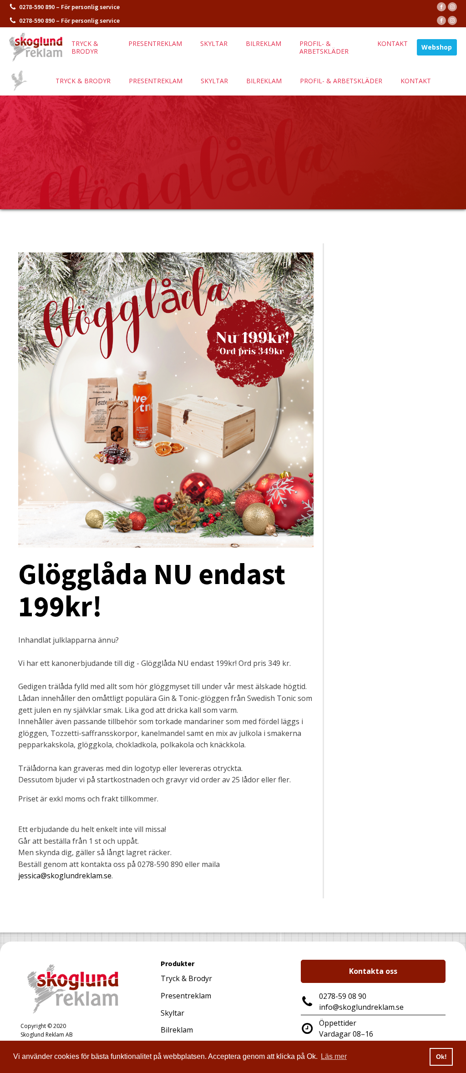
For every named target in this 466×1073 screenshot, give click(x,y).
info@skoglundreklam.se (361, 1007)
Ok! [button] (441, 1056)
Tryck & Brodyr (186, 978)
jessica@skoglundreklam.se (64, 876)
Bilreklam (263, 43)
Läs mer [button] (334, 1056)
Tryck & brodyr (84, 47)
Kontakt (392, 43)
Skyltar (214, 43)
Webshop (436, 47)
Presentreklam (155, 43)
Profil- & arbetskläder (324, 47)
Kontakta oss (373, 971)
